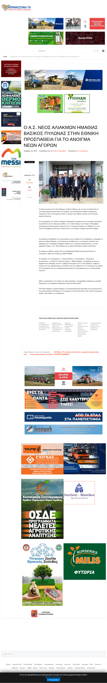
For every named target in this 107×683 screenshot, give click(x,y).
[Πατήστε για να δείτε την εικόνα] (71, 182)
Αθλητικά (15, 668)
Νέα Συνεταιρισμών (81, 151)
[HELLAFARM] (11, 69)
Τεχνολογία (76, 664)
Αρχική (8, 664)
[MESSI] (11, 158)
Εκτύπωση (29, 182)
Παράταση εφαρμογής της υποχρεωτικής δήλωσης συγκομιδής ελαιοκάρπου (69, 327)
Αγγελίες (51, 668)
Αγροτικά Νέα (17, 664)
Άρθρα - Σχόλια (32, 668)
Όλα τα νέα (43, 668)
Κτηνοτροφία (28, 664)
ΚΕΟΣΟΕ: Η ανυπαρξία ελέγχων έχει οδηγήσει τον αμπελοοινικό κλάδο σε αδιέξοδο (44, 326)
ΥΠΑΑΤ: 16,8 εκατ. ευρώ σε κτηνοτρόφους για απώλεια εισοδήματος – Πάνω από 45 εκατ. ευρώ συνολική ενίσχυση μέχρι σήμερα (83, 329)
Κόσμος (22, 668)
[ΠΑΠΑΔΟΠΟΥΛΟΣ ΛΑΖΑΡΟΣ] (11, 94)
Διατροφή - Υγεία (87, 664)
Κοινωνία (67, 664)
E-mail (29, 190)
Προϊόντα (98, 664)
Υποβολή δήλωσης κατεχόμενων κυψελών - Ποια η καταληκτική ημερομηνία (95, 326)
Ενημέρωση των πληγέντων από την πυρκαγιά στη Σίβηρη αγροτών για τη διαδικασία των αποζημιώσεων (57, 327)
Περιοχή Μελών (80, 668)
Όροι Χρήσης (61, 668)
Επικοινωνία (91, 668)
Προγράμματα (49, 664)
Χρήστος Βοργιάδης (59, 151)
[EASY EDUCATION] (11, 119)
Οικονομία (59, 664)
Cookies (70, 668)
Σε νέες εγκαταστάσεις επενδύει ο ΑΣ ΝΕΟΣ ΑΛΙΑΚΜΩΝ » (50, 354)
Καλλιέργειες (38, 664)
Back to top (8, 654)
